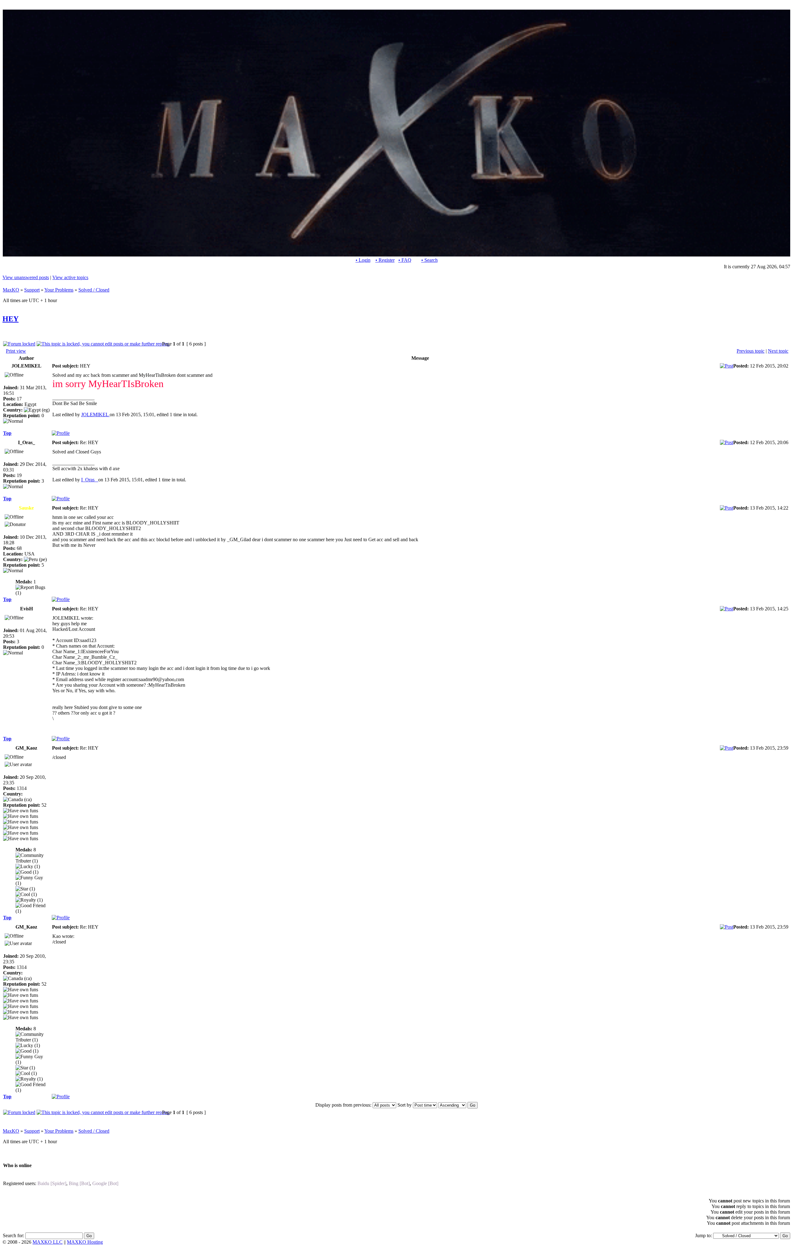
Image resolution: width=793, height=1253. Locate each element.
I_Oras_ (89, 479)
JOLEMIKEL (95, 414)
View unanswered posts (25, 277)
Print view (16, 351)
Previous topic (751, 351)
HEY (10, 319)
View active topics (70, 277)
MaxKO (11, 289)
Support (32, 289)
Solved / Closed (93, 289)
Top (7, 433)
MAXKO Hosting (85, 1242)
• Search (429, 260)
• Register (385, 260)
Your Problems (58, 289)
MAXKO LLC (48, 1242)
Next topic (778, 351)
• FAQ (404, 260)
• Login (363, 260)
